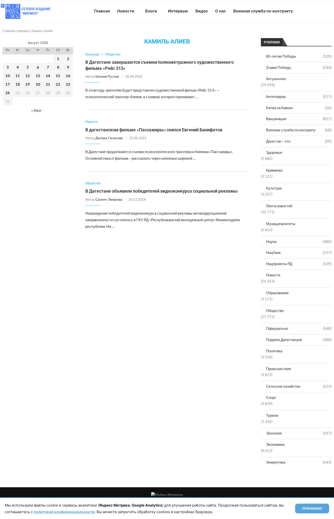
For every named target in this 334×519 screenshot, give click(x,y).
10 (7, 75)
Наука (299, 241)
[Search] (331, 11)
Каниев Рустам (107, 76)
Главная (102, 11)
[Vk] (313, 11)
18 (17, 84)
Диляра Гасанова (109, 138)
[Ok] (324, 11)
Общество (275, 310)
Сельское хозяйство (299, 386)
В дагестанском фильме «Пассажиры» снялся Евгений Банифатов (153, 129)
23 (68, 84)
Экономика (275, 444)
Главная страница (15, 31)
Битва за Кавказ (299, 107)
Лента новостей (279, 206)
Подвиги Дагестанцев (299, 339)
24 (7, 93)
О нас (220, 11)
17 (7, 84)
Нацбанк (299, 252)
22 (58, 84)
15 (58, 75)
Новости (125, 11)
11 (17, 75)
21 (48, 84)
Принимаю (312, 508)
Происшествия (278, 368)
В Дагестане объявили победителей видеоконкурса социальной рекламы (161, 191)
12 (27, 75)
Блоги (151, 11)
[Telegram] (319, 11)
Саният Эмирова (108, 199)
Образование (277, 293)
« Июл (36, 110)
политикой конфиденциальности (64, 511)
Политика (274, 351)
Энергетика (299, 462)
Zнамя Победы (299, 67)
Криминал (274, 170)
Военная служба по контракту (263, 11)
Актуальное (276, 78)
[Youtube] (308, 11)
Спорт (271, 397)
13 (38, 75)
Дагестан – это (299, 141)
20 (38, 84)
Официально (299, 328)
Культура (274, 188)
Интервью (178, 11)
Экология (299, 433)
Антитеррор (299, 96)
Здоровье (274, 152)
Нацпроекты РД (299, 263)
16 (68, 75)
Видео (201, 11)
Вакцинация (299, 118)
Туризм (272, 415)
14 (48, 75)
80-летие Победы (299, 56)
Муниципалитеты (280, 223)
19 (27, 84)
